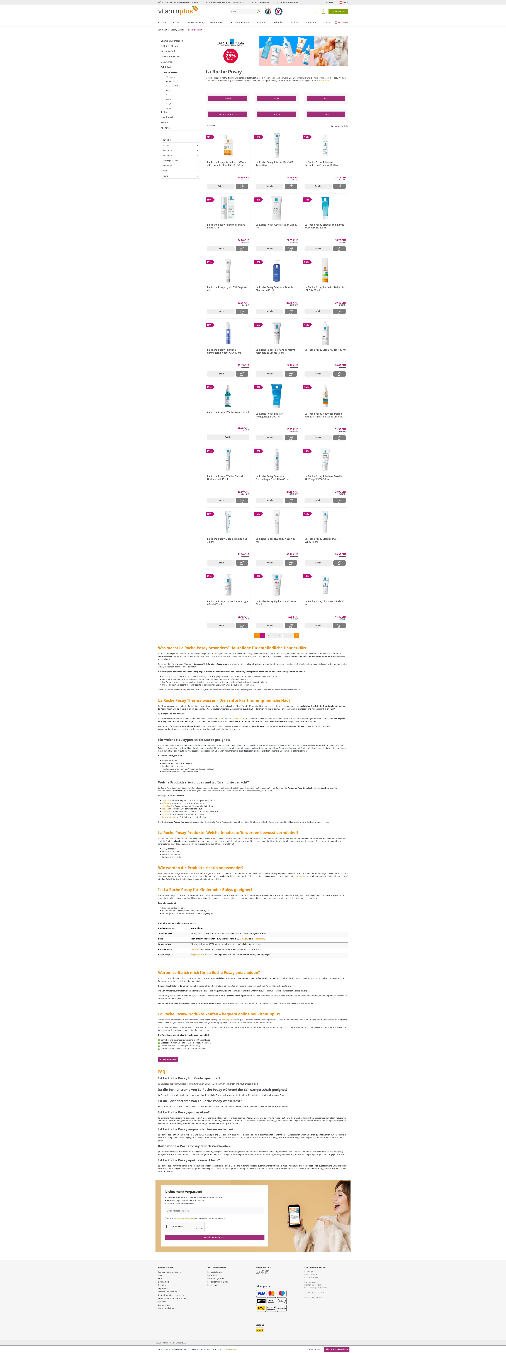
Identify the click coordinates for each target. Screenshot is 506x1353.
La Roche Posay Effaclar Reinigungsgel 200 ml (269, 415)
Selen (220, 718)
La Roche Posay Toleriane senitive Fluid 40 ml (226, 226)
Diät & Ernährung (169, 46)
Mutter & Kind (168, 51)
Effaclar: (166, 803)
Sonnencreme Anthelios (227, 114)
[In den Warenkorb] (242, 186)
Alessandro (170, 81)
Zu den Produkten (168, 1059)
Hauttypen (167, 155)
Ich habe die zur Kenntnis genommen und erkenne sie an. (196, 1218)
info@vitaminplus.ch (313, 1297)
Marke (165, 176)
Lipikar (326, 114)
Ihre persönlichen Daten (217, 1282)
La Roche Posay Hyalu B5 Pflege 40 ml (227, 289)
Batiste (168, 108)
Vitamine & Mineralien (172, 40)
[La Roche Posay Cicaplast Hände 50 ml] (325, 585)
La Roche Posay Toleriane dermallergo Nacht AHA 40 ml (224, 351)
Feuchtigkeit (259, 939)
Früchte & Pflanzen (170, 56)
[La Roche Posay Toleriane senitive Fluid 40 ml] (228, 208)
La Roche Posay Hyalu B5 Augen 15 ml (275, 540)
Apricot (168, 90)
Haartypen (167, 150)
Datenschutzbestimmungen (185, 1218)
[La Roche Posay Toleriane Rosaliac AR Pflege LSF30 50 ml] (325, 459)
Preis (164, 170)
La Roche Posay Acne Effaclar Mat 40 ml (276, 226)
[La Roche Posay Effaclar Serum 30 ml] (228, 395)
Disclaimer (162, 1285)
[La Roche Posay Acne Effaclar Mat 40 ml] (277, 208)
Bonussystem (164, 1305)
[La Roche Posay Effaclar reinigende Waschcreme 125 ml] (325, 208)
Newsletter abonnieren (214, 1237)
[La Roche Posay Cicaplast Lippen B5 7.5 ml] (228, 522)
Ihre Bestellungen (215, 1272)
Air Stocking (170, 77)
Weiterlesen (324, 80)
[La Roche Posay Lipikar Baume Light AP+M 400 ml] (228, 585)
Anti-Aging (244, 939)
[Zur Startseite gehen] (178, 10)
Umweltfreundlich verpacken (171, 1295)
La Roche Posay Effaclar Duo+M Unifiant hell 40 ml (225, 478)
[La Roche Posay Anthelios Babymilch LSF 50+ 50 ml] (325, 270)
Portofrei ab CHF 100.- (289, 2)
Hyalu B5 (277, 98)
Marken (164, 122)
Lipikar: (165, 808)
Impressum (163, 1288)
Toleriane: (166, 800)
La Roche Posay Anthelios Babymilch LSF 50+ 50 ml (325, 289)
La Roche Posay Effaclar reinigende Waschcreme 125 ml (324, 226)
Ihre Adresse (212, 1275)
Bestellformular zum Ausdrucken (172, 1298)
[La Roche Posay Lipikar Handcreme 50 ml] (277, 585)
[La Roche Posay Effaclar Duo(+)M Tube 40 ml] (277, 145)
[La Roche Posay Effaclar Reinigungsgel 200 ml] (277, 396)
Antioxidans (240, 718)
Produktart (167, 165)
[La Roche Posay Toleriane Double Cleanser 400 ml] (277, 270)
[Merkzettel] (316, 11)
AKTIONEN (166, 127)
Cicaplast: (166, 806)
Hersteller (166, 140)
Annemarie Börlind (173, 86)
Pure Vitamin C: (169, 817)
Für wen (166, 145)
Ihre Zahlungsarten (215, 1278)
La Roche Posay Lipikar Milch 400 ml (325, 349)
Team (160, 1275)
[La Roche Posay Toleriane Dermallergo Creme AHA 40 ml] (325, 145)
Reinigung (195, 949)
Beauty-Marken (170, 72)
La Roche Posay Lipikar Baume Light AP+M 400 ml (227, 603)
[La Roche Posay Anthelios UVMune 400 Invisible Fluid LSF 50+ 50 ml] (228, 145)
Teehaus (165, 112)
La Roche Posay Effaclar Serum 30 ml (228, 412)
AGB (160, 1278)
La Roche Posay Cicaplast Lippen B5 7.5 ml (227, 540)
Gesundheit (166, 61)
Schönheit (166, 67)
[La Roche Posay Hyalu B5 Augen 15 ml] (277, 522)
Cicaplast (227, 98)
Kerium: (165, 814)
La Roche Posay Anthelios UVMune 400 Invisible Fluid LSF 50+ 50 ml (226, 163)
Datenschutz (163, 1282)
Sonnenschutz (300, 876)
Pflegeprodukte (197, 954)
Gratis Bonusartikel (217, 2)
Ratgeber (162, 1301)
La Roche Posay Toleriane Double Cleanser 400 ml (274, 289)
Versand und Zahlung (167, 1291)
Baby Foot (169, 104)
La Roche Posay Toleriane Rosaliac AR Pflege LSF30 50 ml (324, 478)
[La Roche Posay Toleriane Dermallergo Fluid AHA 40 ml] (277, 459)
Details (221, 186)
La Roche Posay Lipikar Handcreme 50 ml (276, 603)
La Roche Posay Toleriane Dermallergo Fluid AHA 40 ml (272, 478)
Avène (168, 99)
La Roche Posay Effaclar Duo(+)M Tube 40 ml (274, 163)
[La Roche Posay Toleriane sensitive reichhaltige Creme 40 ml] (277, 333)
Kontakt (329, 2)
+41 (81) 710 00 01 (191, 2)
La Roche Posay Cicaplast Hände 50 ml (324, 603)
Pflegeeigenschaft (170, 160)
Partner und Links (166, 1308)
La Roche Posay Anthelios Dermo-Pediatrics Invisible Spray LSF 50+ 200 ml (324, 415)
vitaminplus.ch (228, 1019)
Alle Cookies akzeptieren (337, 1349)
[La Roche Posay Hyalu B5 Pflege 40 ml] (228, 270)
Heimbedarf (167, 117)
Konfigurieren (315, 1349)
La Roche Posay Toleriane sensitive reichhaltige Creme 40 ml (275, 351)
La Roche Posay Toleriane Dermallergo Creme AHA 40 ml (322, 163)
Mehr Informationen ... (230, 1349)
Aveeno (169, 95)
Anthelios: (166, 811)
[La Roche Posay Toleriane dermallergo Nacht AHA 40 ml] (228, 333)
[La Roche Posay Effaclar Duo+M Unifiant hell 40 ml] (228, 459)
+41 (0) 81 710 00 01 (316, 1292)
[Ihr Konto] (323, 11)
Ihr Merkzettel (213, 1285)
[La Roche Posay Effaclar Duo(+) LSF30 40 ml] (325, 522)
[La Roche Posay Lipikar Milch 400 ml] (325, 333)
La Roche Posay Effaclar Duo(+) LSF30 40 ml (322, 540)
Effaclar (326, 98)
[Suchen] (258, 11)
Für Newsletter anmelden (169, 1272)
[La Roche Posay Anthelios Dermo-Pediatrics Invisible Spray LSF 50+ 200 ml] (325, 396)
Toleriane (277, 114)
